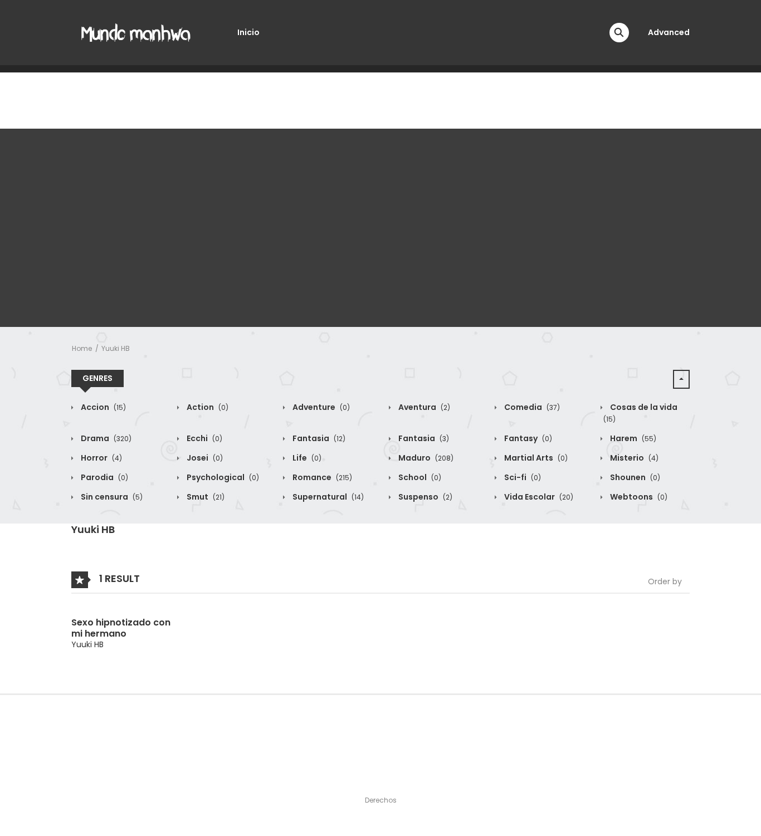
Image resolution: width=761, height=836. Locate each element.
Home (82, 348)
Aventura (423, 407)
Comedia (531, 407)
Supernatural (327, 496)
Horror (100, 457)
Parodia (103, 477)
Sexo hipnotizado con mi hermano (120, 627)
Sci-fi (522, 477)
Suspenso (424, 496)
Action (206, 407)
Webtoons (637, 496)
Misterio (633, 457)
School (419, 477)
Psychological (222, 477)
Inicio (248, 32)
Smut (205, 496)
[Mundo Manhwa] (136, 31)
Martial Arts (535, 457)
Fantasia (318, 438)
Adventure (320, 407)
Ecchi (203, 438)
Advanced (669, 32)
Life (306, 457)
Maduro (425, 457)
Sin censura (111, 496)
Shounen (634, 477)
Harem (632, 438)
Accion (102, 407)
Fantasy (527, 438)
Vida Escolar (538, 496)
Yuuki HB (115, 348)
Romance (321, 477)
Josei (204, 457)
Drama (105, 438)
